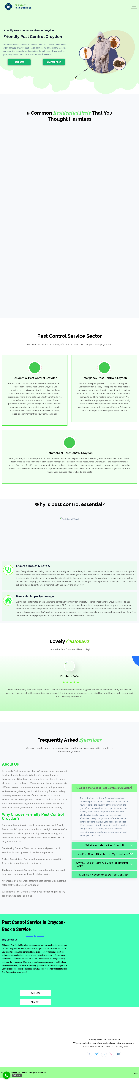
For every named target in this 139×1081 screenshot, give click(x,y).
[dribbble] (111, 1054)
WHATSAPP (35, 1002)
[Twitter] (96, 1054)
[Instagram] (118, 1054)
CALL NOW (19, 62)
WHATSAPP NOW (54, 62)
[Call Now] (6, 1075)
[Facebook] (89, 1054)
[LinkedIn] (104, 1054)
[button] (104, 788)
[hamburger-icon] (134, 7)
